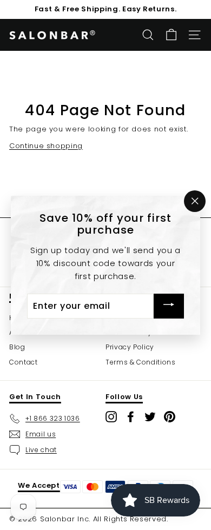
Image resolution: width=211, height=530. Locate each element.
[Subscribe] (169, 306)
